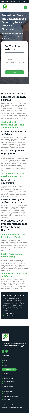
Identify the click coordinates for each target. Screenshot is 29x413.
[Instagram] (6, 351)
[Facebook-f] (3, 351)
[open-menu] (25, 7)
